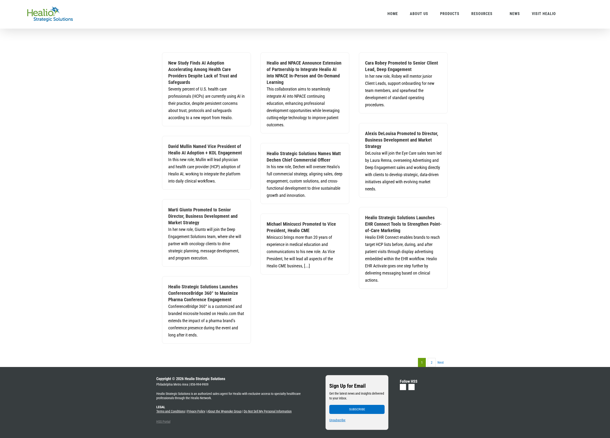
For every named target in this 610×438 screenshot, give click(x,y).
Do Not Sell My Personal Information (268, 411)
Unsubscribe (337, 420)
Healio (237, 394)
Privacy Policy (196, 411)
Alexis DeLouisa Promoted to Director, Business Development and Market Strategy (401, 140)
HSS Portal (163, 421)
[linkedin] (403, 387)
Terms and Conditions (170, 411)
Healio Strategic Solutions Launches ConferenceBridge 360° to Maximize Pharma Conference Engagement (203, 293)
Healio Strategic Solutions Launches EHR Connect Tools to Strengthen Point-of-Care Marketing (403, 224)
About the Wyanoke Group (224, 411)
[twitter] (411, 387)
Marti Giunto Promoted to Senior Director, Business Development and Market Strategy (203, 216)
